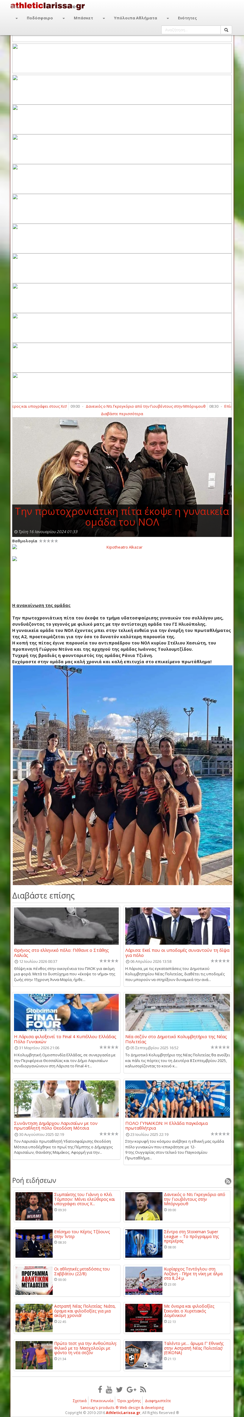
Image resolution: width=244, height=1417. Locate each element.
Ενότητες (187, 18)
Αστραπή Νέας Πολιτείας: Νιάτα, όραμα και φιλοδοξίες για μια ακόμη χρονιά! (85, 1311)
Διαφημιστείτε (158, 1400)
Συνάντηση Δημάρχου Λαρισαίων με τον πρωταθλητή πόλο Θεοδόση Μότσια (56, 1125)
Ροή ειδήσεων (34, 1180)
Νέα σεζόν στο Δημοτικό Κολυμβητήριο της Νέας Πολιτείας (176, 1039)
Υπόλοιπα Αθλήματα (135, 18)
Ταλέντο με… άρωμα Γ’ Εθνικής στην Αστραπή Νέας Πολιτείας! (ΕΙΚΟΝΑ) (193, 1348)
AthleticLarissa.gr (123, 1412)
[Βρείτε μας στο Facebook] (100, 1389)
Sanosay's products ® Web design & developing (122, 1407)
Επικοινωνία (102, 1400)
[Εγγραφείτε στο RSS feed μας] (143, 1389)
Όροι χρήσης (129, 1400)
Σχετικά (80, 1400)
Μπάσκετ (83, 18)
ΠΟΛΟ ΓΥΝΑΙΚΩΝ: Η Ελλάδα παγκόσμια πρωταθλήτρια (166, 1125)
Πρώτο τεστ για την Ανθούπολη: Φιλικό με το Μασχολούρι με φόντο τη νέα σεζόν (85, 1348)
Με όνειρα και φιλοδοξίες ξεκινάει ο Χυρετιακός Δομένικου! (189, 1311)
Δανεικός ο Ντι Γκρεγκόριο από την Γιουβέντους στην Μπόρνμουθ (119, 406)
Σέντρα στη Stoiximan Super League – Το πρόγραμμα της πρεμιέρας (191, 1236)
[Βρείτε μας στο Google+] (131, 1389)
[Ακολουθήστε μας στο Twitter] (119, 1389)
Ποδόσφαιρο (40, 18)
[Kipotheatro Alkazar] (122, 546)
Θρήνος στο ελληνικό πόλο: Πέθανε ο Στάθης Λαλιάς (61, 952)
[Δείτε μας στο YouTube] (109, 1389)
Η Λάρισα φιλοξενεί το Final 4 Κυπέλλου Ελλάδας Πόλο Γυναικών (65, 1039)
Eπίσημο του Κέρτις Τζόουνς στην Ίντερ (82, 1234)
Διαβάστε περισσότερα (122, 413)
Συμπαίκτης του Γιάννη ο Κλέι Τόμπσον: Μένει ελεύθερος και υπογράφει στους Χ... (84, 1199)
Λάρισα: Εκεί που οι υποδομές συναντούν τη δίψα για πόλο (177, 952)
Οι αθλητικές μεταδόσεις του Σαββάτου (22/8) (82, 1271)
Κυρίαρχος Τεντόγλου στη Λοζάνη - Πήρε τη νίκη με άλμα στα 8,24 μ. (193, 1273)
